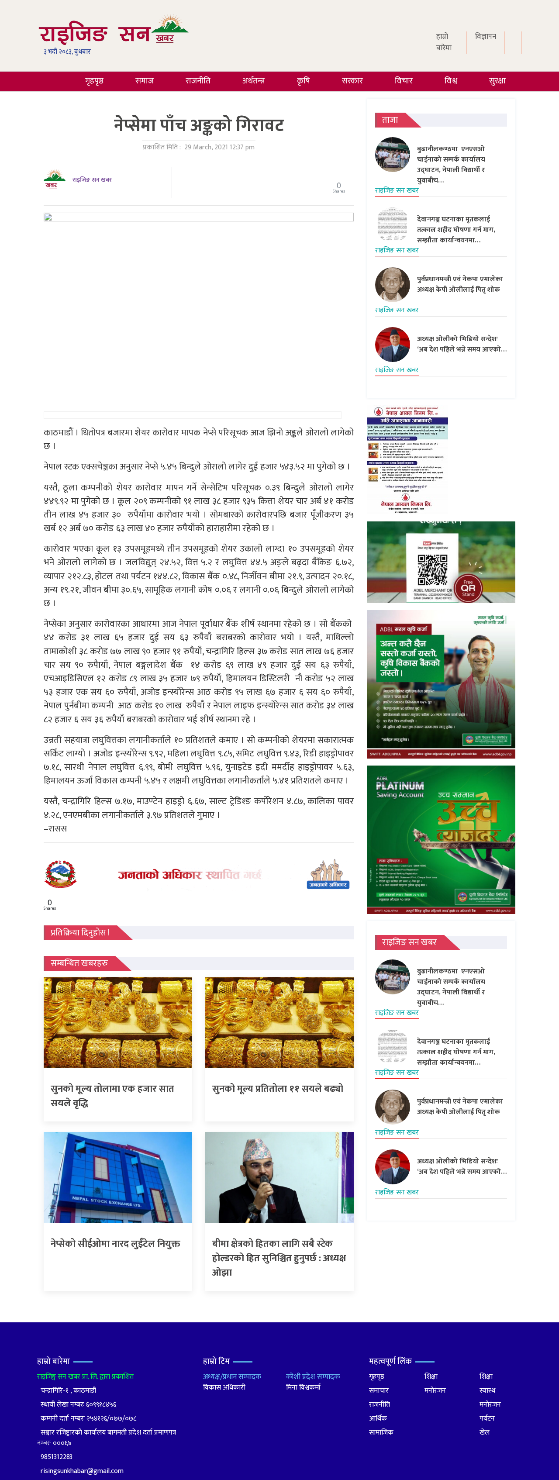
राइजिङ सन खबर (92, 180)
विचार (404, 81)
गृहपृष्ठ (94, 81)
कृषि (303, 81)
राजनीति (198, 81)
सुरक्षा (497, 81)
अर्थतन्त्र (253, 81)
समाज (144, 81)
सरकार (352, 81)
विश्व (451, 81)
